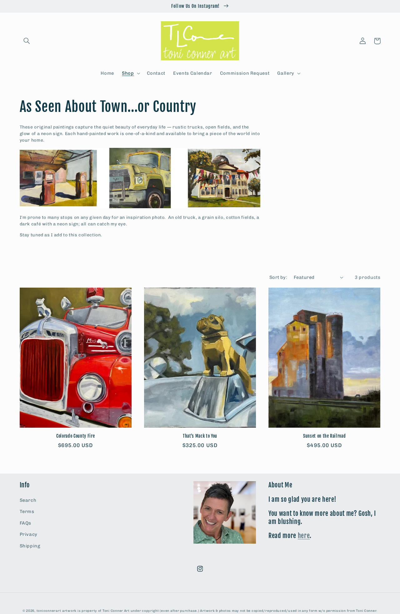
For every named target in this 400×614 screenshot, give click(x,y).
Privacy (29, 534)
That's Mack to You (200, 436)
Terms (27, 511)
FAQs (26, 523)
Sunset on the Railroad (324, 436)
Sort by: (278, 277)
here (304, 536)
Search (28, 500)
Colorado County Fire (75, 436)
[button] (27, 41)
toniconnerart (49, 611)
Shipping (30, 546)
